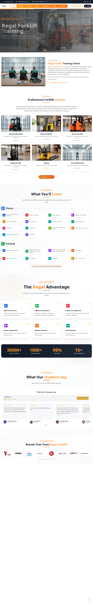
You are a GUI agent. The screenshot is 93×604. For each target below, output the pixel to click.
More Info (63, 82)
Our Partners (46, 6)
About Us (21, 6)
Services (29, 6)
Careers (37, 6)
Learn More (15, 140)
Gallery (54, 6)
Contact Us (63, 6)
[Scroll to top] (89, 600)
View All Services (45, 177)
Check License (77, 6)
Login (88, 6)
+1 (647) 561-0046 (54, 82)
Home (13, 6)
